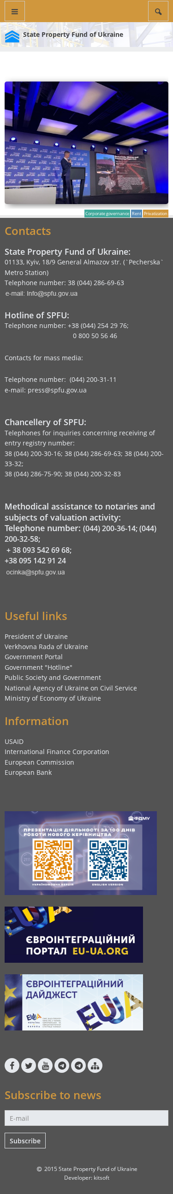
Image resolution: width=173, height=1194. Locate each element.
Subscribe (25, 1140)
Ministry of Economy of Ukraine (53, 698)
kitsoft (101, 1178)
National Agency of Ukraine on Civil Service (71, 688)
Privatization (155, 214)
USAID (14, 741)
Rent (136, 214)
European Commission (39, 762)
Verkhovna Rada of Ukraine (46, 646)
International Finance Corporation (57, 751)
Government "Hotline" (38, 667)
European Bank (28, 772)
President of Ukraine (36, 636)
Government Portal (34, 656)
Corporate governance (107, 214)
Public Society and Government (53, 677)
